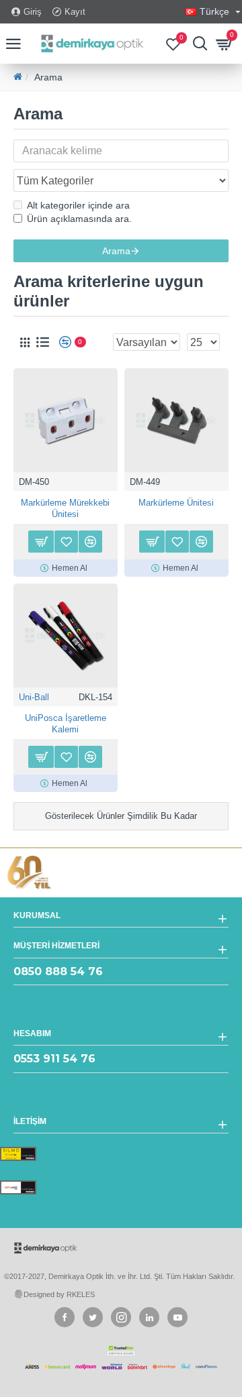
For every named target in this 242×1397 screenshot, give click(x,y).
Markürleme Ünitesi (176, 503)
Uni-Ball (34, 697)
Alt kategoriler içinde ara (78, 205)
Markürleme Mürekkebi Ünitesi (65, 508)
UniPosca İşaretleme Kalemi (65, 723)
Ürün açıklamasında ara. (79, 218)
